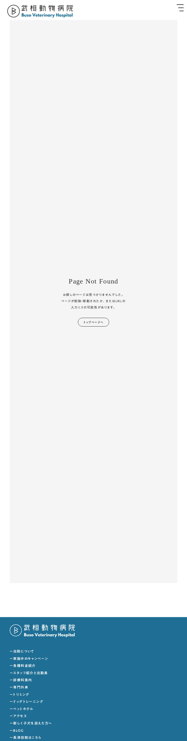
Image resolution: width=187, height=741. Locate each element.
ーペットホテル (21, 709)
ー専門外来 (19, 687)
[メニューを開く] (180, 7)
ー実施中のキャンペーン (29, 658)
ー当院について (22, 651)
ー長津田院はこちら (26, 737)
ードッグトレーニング (26, 701)
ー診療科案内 (21, 680)
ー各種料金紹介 (23, 665)
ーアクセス (18, 716)
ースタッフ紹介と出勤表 (29, 673)
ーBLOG (17, 730)
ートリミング (19, 694)
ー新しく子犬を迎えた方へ (31, 723)
